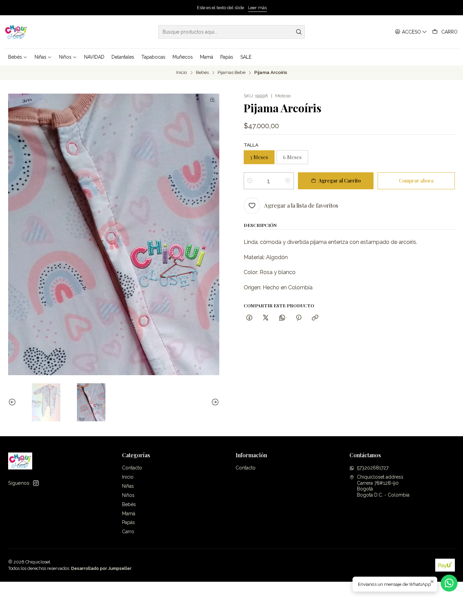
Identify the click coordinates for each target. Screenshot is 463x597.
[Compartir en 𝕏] (265, 318)
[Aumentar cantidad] (288, 181)
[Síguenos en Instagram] (36, 483)
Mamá (128, 513)
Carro (128, 531)
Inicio (181, 72)
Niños (128, 495)
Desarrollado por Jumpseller (101, 568)
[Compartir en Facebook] (249, 318)
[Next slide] (214, 402)
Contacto (132, 467)
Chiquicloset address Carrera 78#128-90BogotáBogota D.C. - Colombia (383, 486)
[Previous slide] (13, 402)
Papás (128, 522)
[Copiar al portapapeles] (315, 318)
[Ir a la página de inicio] (16, 31)
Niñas (128, 486)
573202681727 (372, 467)
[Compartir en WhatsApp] (282, 318)
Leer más (257, 7)
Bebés (202, 72)
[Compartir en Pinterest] (298, 318)
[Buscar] (299, 32)
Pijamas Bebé (231, 72)
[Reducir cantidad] (250, 181)
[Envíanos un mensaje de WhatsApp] (449, 583)
